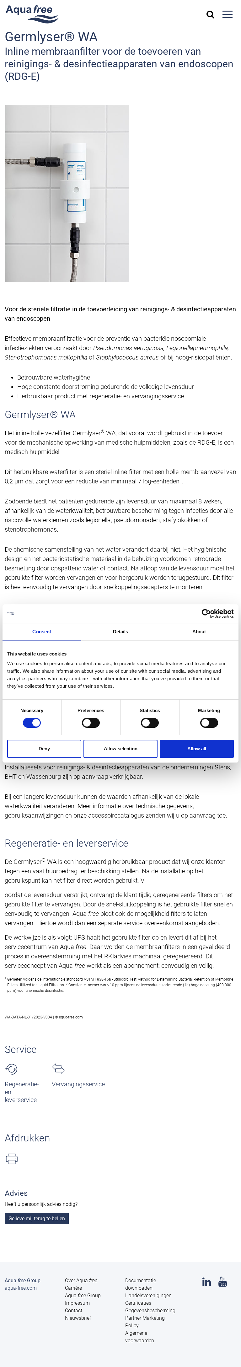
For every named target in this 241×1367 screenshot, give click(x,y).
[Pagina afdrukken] (120, 1159)
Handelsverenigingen (148, 1295)
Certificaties (138, 1303)
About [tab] (199, 631)
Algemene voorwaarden (139, 1337)
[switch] (91, 723)
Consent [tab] (41, 631)
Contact (73, 1310)
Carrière (73, 1288)
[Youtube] (222, 1284)
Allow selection (120, 748)
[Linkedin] (206, 1284)
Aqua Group (83, 1295)
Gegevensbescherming (150, 1310)
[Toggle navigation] (227, 14)
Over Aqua (81, 1280)
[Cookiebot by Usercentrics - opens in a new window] (206, 613)
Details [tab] (120, 631)
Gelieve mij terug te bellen (36, 1219)
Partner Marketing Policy (145, 1322)
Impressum (77, 1303)
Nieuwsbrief (78, 1318)
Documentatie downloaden (140, 1284)
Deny (44, 748)
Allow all (196, 748)
